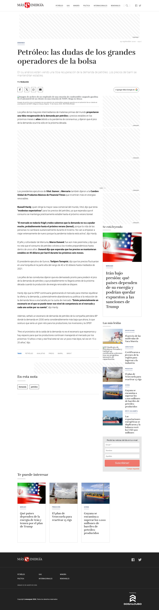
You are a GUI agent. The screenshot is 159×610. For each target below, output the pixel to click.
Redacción (24, 82)
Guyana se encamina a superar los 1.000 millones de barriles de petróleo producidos (132, 398)
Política (86, 6)
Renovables (115, 6)
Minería (76, 6)
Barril (60, 353)
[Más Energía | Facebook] (136, 5)
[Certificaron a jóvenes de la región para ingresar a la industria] (113, 353)
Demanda (21, 43)
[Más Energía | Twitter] (140, 5)
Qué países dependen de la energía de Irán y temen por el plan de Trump (31, 520)
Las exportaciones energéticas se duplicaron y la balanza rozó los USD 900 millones (132, 424)
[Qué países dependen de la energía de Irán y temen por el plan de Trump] (32, 493)
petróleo (34, 387)
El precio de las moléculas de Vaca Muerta (133, 339)
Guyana (127, 385)
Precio (51, 353)
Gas (68, 6)
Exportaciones (130, 330)
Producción (129, 369)
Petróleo (59, 6)
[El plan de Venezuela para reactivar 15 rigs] (113, 374)
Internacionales (100, 6)
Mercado (109, 266)
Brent (69, 353)
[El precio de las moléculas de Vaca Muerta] (113, 336)
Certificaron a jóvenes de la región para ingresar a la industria (132, 357)
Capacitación (129, 347)
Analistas (41, 353)
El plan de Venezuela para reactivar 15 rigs (133, 377)
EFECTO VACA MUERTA (131, 411)
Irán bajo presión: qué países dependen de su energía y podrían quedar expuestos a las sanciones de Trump (121, 290)
